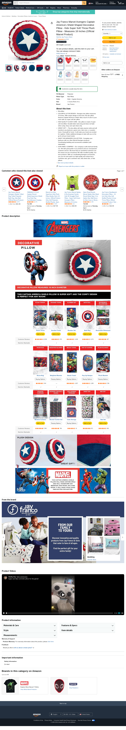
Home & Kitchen (6, 16)
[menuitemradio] (119, 613)
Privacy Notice (48, 720)
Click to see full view (28, 62)
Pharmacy (66, 8)
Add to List (106, 63)
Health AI (10, 8)
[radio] (9, 68)
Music (59, 8)
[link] (16, 196)
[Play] (3, 613)
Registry (52, 8)
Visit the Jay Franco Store (64, 37)
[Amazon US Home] (37, 715)
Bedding (14, 16)
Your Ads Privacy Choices (84, 720)
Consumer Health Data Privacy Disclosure (65, 720)
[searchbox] (50, 3)
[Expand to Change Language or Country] (60, 714)
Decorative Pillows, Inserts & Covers (27, 16)
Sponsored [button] (4, 674)
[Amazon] (6, 2)
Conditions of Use (38, 720)
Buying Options (40, 379)
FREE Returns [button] (61, 53)
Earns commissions (22, 576)
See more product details (65, 163)
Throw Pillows (42, 16)
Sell (47, 8)
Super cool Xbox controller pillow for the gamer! (23, 579)
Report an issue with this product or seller (71, 166)
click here (51, 641)
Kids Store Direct (114, 48)
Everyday (74, 8)
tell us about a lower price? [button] (23, 647)
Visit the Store (91, 559)
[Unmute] (122, 613)
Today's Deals (19, 8)
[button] (4, 8)
